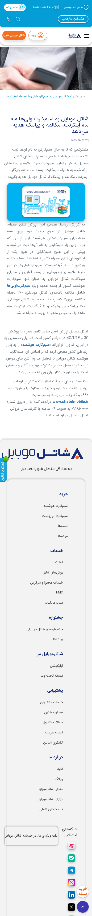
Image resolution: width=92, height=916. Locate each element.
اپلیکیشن (56, 666)
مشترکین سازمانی (73, 18)
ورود (33, 35)
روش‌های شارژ (53, 572)
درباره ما (56, 757)
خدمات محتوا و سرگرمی (46, 582)
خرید (63, 494)
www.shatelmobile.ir (70, 402)
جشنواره (56, 618)
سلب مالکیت (54, 602)
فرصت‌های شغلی (51, 809)
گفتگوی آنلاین (53, 742)
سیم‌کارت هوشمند (35, 345)
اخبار (60, 769)
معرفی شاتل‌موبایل (50, 789)
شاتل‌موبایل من (49, 654)
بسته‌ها (63, 526)
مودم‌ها (63, 536)
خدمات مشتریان (51, 702)
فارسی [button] (17, 7)
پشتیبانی (55, 691)
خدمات (56, 551)
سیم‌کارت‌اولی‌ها (18, 286)
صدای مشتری (53, 712)
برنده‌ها (58, 639)
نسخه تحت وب (52, 676)
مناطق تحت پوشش (74, 7)
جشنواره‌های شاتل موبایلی (44, 629)
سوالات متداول (53, 722)
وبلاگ (59, 779)
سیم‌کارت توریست (55, 516)
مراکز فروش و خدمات (43, 7)
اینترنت (58, 562)
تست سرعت (54, 732)
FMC (59, 592)
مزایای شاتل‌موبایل (50, 799)
